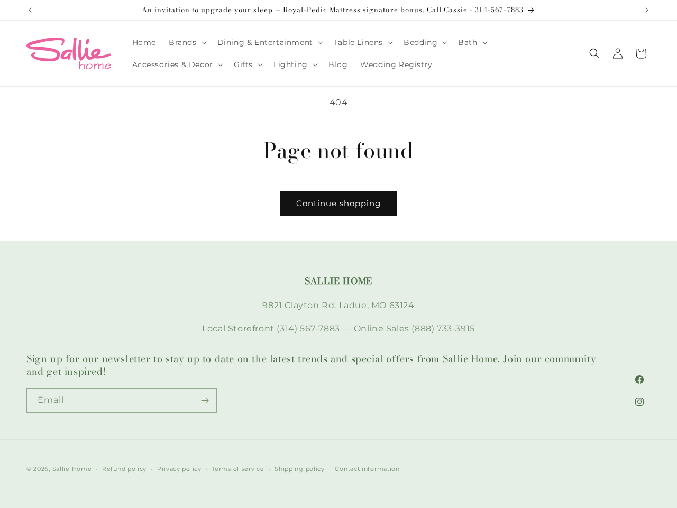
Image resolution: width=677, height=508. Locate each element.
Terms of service (238, 469)
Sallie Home (72, 469)
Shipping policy (300, 469)
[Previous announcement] (30, 10)
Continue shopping (338, 203)
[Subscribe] (204, 400)
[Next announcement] (646, 10)
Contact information (367, 469)
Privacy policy (179, 469)
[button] (186, 42)
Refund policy (124, 469)
